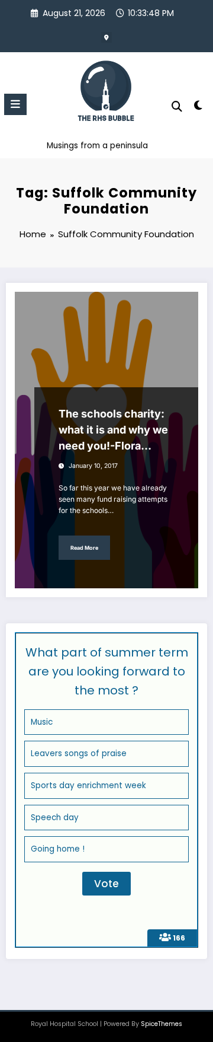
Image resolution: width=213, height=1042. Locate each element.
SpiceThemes (161, 1023)
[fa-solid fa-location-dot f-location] (106, 37)
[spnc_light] (198, 107)
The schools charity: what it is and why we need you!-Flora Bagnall (113, 430)
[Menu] (15, 104)
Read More (84, 547)
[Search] (177, 106)
